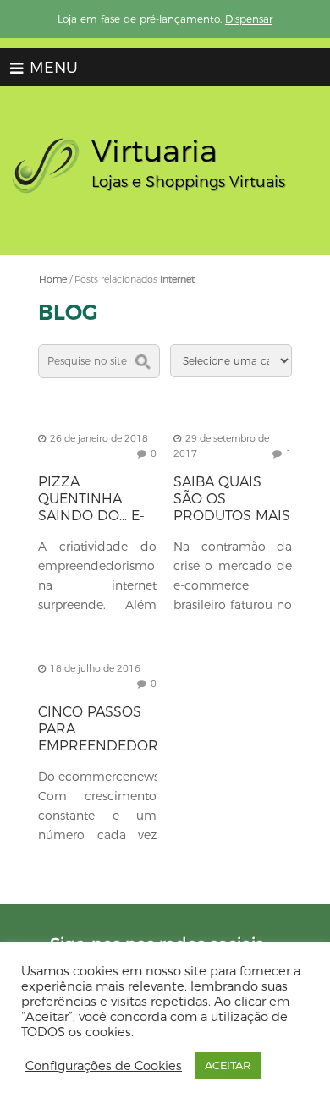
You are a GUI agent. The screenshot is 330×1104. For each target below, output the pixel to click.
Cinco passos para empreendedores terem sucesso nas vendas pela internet (106, 754)
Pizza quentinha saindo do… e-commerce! (91, 507)
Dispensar (248, 19)
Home (53, 279)
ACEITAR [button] (227, 1065)
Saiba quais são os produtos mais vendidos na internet (231, 515)
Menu (51, 67)
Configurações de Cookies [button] (103, 1066)
